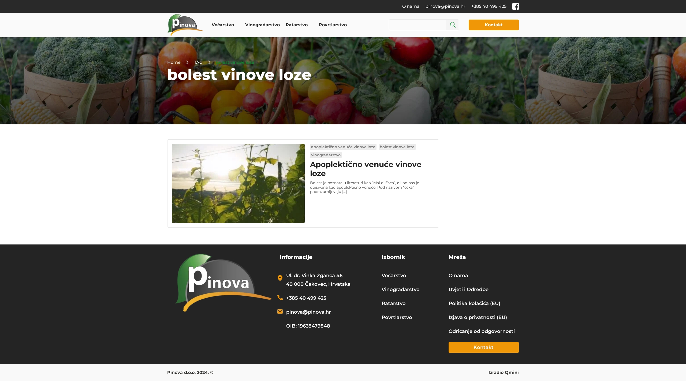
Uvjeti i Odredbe (469, 289)
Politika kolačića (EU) (474, 303)
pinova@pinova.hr (445, 6)
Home (174, 62)
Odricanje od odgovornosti (482, 331)
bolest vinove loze (397, 146)
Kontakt (494, 24)
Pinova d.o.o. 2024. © (190, 373)
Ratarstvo (297, 24)
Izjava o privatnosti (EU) (478, 317)
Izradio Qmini (504, 373)
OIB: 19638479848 (308, 326)
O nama (411, 6)
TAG (198, 62)
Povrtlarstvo (333, 24)
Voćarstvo (223, 24)
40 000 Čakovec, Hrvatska (318, 284)
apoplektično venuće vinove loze (343, 146)
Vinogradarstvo (262, 24)
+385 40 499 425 (488, 6)
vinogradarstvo (326, 155)
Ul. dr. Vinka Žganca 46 (314, 276)
